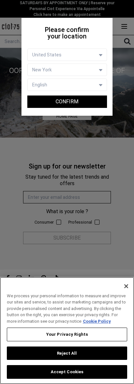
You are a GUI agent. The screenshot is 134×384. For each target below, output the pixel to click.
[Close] (126, 286)
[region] (67, 330)
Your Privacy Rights (67, 334)
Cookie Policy (97, 321)
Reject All (67, 353)
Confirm (67, 101)
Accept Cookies (67, 371)
